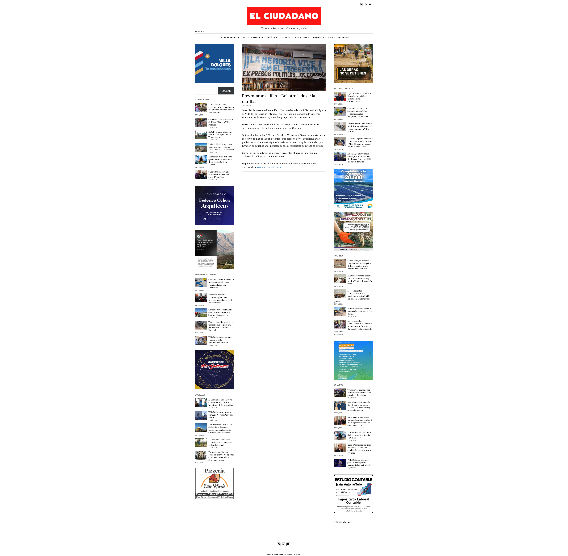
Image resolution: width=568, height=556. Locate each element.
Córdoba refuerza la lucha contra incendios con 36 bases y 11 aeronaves (220, 312)
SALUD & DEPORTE (253, 37)
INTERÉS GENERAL (229, 37)
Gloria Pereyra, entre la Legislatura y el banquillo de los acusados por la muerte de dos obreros (359, 264)
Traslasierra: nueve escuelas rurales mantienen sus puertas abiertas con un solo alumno (221, 108)
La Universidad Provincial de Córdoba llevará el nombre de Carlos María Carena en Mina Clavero (220, 428)
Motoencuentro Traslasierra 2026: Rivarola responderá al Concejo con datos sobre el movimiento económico (353, 326)
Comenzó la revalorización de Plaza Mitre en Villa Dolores (220, 122)
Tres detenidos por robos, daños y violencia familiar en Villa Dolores (359, 435)
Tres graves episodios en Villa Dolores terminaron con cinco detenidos (359, 392)
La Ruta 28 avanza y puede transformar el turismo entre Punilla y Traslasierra (221, 147)
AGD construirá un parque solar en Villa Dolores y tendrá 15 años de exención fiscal (359, 279)
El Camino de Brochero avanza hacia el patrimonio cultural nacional (220, 442)
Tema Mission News (275, 554)
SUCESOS (285, 37)
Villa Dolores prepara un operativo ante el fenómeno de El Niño (219, 340)
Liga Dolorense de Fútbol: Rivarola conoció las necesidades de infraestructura (359, 97)
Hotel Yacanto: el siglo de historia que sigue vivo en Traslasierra (220, 135)
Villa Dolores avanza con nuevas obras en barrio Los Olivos (359, 311)
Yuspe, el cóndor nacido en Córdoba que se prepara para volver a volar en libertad (220, 326)
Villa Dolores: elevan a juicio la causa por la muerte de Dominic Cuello (359, 463)
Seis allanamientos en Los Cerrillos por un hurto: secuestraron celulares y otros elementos (359, 406)
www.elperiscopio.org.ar (269, 167)
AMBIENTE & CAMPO (324, 37)
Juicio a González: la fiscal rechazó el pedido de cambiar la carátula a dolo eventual (359, 448)
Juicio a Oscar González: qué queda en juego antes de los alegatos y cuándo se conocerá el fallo (360, 421)
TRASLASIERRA (301, 37)
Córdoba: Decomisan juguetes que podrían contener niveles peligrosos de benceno (357, 112)
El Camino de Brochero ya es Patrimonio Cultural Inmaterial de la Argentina (220, 402)
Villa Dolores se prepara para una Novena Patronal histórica (220, 415)
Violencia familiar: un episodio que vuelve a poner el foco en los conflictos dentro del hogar (221, 456)
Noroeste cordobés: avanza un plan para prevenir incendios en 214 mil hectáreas (220, 298)
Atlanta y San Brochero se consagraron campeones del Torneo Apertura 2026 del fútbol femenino (359, 157)
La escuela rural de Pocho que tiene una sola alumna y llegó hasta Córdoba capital (221, 160)
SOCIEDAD (343, 37)
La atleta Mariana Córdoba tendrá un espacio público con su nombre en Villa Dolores (359, 127)
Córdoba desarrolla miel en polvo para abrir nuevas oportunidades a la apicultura (221, 283)
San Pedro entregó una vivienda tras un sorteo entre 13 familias (218, 174)
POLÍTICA (272, 37)
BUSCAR (226, 90)
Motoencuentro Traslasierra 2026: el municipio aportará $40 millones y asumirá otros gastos (352, 296)
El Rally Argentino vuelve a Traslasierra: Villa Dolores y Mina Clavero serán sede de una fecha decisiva (360, 142)
